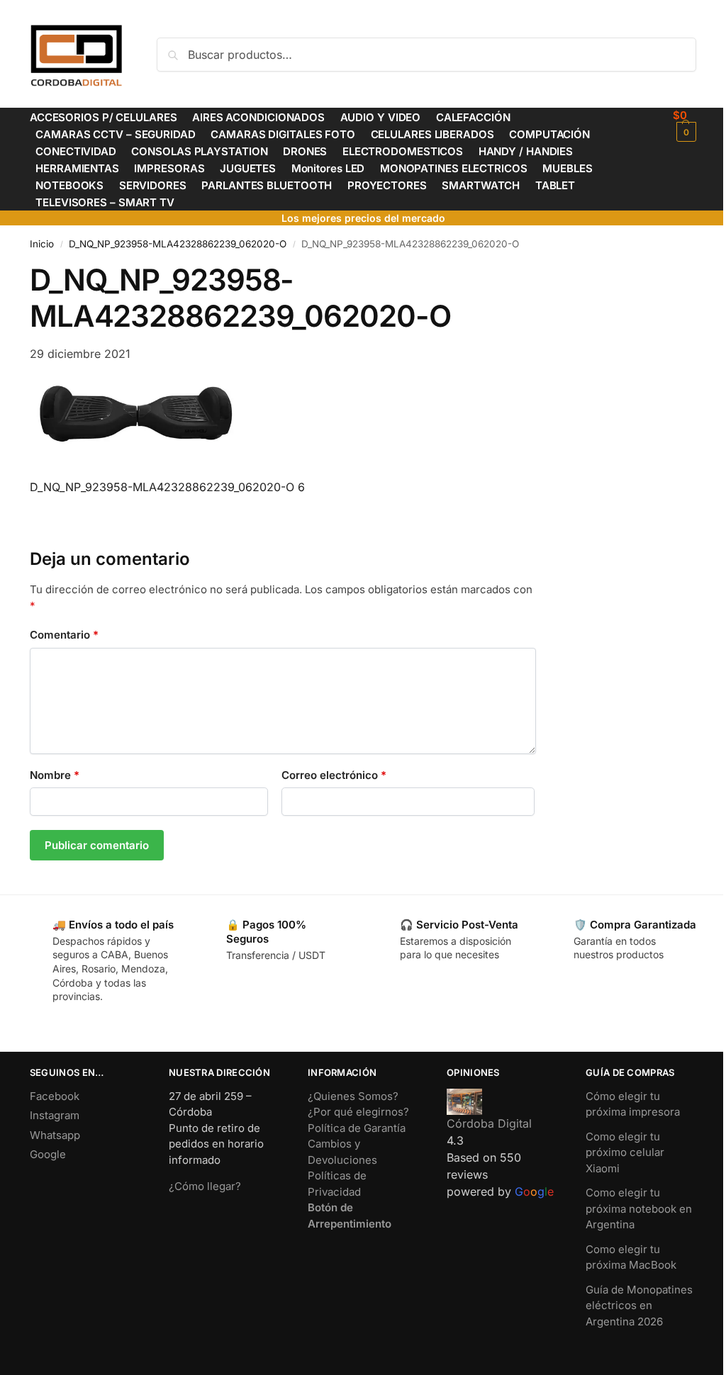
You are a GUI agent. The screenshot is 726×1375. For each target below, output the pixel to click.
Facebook (54, 1096)
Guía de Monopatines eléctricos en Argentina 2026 (639, 1305)
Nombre (54, 775)
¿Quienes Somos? (353, 1096)
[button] (684, 125)
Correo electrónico (333, 775)
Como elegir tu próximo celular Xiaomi (625, 1152)
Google (48, 1154)
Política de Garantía (357, 1128)
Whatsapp (55, 1135)
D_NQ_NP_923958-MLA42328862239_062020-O (177, 243)
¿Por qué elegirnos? (358, 1111)
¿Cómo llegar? (205, 1186)
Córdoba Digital (489, 1123)
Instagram (54, 1115)
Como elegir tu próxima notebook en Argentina (639, 1208)
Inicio (42, 243)
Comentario (64, 634)
